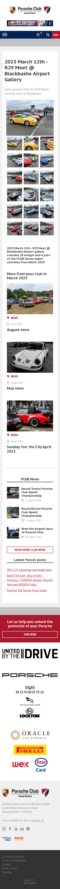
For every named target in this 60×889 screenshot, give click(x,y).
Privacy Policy (9, 868)
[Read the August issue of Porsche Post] (13, 533)
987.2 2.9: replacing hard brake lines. (29, 570)
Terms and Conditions (14, 860)
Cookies (6, 864)
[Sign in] (30, 34)
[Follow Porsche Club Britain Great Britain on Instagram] (4, 828)
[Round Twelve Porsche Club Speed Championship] (13, 493)
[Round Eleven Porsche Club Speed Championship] (13, 512)
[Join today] (56, 35)
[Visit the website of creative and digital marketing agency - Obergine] (30, 881)
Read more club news (30, 550)
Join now (30, 634)
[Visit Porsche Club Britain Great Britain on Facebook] (10, 828)
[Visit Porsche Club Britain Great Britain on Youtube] (16, 828)
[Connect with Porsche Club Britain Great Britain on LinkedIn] (22, 828)
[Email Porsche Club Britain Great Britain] (28, 828)
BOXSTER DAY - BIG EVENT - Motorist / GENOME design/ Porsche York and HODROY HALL (30, 580)
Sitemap (7, 872)
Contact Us (38, 820)
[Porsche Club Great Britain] (30, 10)
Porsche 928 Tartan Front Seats (27, 590)
